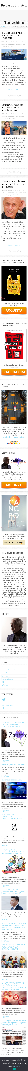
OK (14, 1068)
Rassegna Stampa (7, 679)
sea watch (22, 44)
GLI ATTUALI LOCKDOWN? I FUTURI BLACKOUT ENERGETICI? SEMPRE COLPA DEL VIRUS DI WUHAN (13, 986)
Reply (2, 705)
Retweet (7, 705)
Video (3, 682)
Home (3, 26)
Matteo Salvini (4, 195)
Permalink (6, 46)
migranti (18, 44)
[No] (26, 1064)
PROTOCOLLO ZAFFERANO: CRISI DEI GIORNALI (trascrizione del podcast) (12, 724)
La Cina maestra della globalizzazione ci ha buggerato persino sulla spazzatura (13, 891)
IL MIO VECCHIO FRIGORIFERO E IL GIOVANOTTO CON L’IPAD (11, 816)
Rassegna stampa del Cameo (12, 780)
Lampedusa (18, 116)
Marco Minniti (22, 192)
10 (12, 46)
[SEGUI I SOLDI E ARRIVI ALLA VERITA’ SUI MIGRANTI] (14, 54)
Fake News (5, 676)
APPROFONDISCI (16, 1066)
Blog (4, 44)
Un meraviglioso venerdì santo (13, 764)
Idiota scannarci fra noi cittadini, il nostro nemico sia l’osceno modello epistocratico (13, 851)
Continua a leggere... (14, 89)
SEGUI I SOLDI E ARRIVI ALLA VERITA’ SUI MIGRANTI (13, 35)
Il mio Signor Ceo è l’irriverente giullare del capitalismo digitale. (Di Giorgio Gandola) (13, 1022)
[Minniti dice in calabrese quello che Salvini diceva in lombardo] (14, 208)
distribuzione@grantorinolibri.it (14, 437)
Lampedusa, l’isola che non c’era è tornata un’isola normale (12, 107)
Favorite (11, 705)
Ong (10, 195)
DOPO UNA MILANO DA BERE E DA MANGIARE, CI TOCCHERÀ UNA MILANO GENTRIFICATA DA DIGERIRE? (13, 926)
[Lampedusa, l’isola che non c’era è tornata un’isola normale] (14, 128)
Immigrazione (11, 44)
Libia (17, 192)
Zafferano (4, 685)
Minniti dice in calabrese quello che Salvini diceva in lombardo (13, 184)
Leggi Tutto (5, 761)
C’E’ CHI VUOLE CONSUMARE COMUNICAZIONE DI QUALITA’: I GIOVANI (13, 947)
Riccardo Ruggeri (14, 5)
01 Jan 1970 (5, 708)
